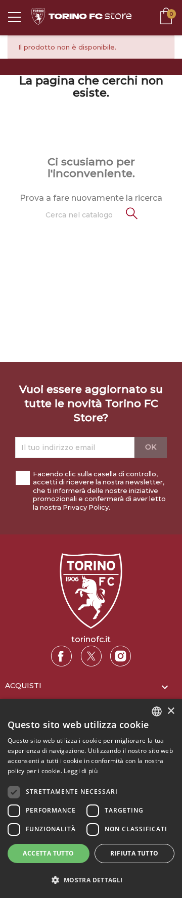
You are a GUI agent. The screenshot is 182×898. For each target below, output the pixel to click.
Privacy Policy (86, 507)
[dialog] (91, 798)
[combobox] (157, 711)
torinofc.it (91, 639)
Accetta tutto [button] (48, 853)
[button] (91, 880)
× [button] (170, 711)
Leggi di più (81, 771)
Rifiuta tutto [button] (134, 853)
